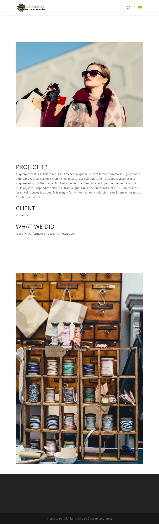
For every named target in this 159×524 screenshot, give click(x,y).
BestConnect (103, 518)
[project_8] (79, 127)
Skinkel (69, 518)
